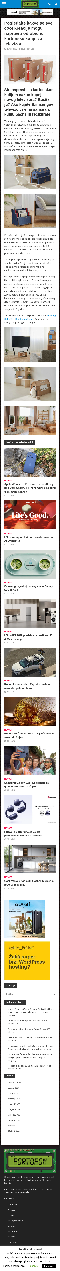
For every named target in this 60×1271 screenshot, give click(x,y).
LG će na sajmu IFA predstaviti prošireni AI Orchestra (29, 539)
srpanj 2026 (14, 1087)
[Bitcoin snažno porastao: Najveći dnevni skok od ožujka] (30, 711)
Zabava (11, 1226)
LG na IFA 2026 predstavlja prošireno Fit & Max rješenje (28, 637)
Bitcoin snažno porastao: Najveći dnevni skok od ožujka (29, 735)
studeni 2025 (14, 1130)
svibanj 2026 (14, 1098)
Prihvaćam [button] (49, 1266)
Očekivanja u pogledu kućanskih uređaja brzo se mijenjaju (29, 883)
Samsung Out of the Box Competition (30, 317)
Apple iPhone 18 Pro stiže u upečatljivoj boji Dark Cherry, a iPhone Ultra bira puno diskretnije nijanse (30, 488)
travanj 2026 (14, 1104)
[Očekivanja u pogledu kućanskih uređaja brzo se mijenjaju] (30, 858)
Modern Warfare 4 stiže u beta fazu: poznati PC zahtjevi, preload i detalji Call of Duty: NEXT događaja (30, 1057)
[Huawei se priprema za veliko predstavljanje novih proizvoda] (30, 809)
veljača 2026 (14, 1114)
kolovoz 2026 (14, 1082)
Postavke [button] (34, 1265)
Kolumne (12, 1231)
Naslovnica (13, 1204)
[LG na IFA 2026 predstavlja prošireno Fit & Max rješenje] (30, 612)
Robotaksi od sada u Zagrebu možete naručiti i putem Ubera (27, 686)
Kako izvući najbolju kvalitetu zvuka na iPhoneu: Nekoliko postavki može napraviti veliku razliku (30, 1047)
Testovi (11, 1236)
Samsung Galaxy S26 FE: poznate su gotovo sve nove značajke (26, 784)
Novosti (8, 480)
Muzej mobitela (15, 1220)
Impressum (9, 1198)
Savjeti (11, 1215)
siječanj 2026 (14, 1120)
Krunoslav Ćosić (28, 49)
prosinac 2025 (15, 1125)
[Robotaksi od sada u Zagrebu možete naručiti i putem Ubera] (30, 662)
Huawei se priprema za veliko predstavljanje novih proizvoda (23, 833)
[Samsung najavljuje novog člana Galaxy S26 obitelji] (30, 563)
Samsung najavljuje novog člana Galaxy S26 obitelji (28, 588)
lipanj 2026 (13, 1093)
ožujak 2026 (14, 1109)
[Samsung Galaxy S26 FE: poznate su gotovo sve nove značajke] (30, 760)
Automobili (13, 1242)
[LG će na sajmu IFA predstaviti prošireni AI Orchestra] (30, 514)
